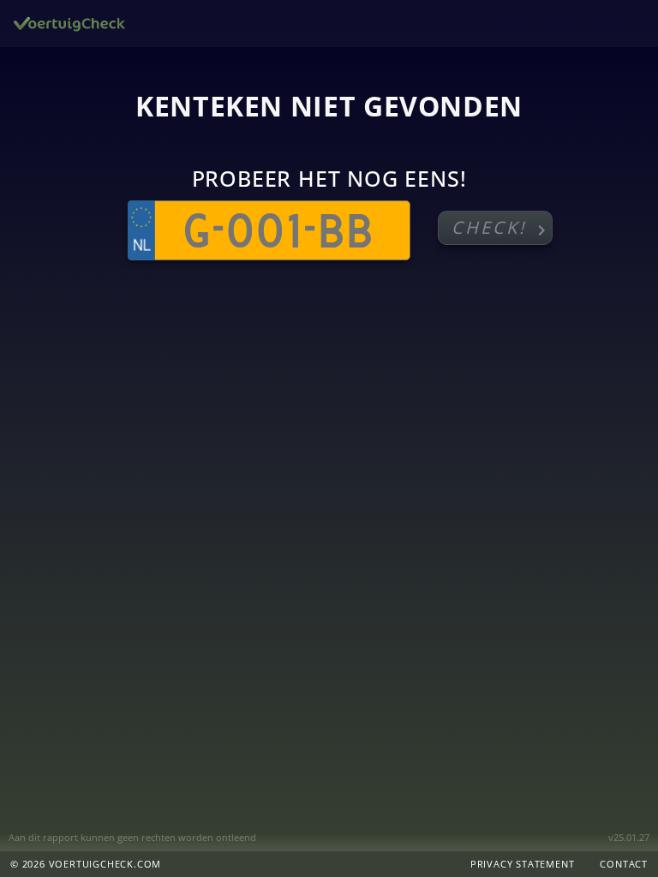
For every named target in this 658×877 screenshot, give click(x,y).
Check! (502, 228)
